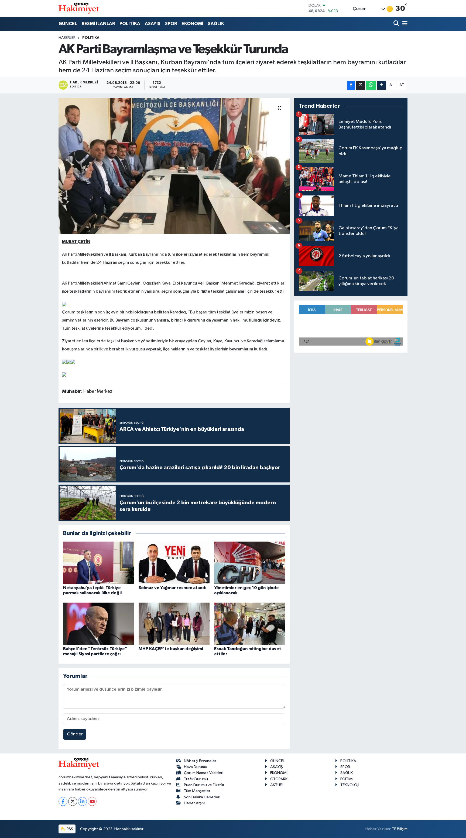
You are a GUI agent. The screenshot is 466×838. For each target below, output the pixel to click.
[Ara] (396, 24)
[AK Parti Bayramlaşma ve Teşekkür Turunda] (174, 166)
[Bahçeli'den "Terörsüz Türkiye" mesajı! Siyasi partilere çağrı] (98, 623)
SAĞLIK (216, 23)
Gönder (75, 734)
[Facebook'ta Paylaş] (351, 85)
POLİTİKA (129, 23)
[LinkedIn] (82, 801)
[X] (72, 801)
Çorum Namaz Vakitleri (203, 773)
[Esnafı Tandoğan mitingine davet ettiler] (249, 623)
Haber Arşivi (194, 803)
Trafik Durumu (196, 779)
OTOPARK (278, 779)
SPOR (171, 23)
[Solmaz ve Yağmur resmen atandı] (174, 562)
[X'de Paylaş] (360, 85)
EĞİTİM (346, 779)
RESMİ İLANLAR (98, 23)
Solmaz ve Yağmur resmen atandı (172, 588)
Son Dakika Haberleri (202, 797)
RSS (69, 829)
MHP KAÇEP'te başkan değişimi (171, 649)
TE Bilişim (399, 829)
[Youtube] (92, 801)
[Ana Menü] (404, 24)
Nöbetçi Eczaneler (200, 761)
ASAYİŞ (152, 23)
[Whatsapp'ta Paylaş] (371, 85)
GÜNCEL (68, 23)
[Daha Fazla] (381, 85)
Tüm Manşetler (197, 791)
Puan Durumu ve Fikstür (204, 785)
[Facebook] (63, 801)
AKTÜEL (276, 785)
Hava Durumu (195, 767)
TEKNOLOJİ (349, 785)
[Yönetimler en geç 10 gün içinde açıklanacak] (249, 562)
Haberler (67, 38)
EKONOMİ (192, 23)
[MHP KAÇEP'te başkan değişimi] (174, 623)
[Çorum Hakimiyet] (79, 8)
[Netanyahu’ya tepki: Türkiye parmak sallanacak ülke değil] (98, 562)
